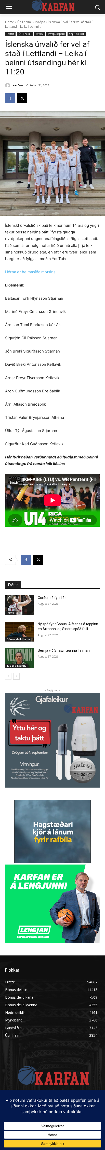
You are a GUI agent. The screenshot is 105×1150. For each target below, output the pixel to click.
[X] (22, 98)
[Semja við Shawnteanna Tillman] (19, 658)
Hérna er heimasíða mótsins (30, 271)
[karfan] (8, 85)
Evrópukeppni (56, 34)
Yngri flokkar (76, 34)
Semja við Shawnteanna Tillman (64, 650)
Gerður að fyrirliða (52, 598)
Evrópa (40, 22)
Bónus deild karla (18, 639)
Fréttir (10, 34)
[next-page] (16, 676)
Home (9, 22)
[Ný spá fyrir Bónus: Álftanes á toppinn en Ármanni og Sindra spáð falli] (19, 632)
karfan (17, 85)
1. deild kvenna (17, 665)
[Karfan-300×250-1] (52, 904)
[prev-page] (8, 676)
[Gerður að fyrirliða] (19, 605)
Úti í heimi (24, 22)
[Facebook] (10, 98)
